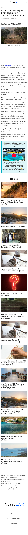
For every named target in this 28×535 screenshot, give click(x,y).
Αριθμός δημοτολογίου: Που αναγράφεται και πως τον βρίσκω (12, 270)
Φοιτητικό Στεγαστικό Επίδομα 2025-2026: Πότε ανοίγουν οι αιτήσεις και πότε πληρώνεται (13, 363)
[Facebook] (11, 513)
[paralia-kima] (14, 425)
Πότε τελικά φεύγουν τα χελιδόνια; (13, 226)
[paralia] (14, 450)
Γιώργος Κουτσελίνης (5, 18)
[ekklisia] (14, 236)
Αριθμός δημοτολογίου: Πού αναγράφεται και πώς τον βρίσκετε (13, 341)
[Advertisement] (11, 55)
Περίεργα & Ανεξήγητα (8, 521)
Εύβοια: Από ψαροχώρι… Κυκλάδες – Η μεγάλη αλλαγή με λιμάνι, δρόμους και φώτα (13, 411)
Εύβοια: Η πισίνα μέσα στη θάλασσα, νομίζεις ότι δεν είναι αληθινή (11, 461)
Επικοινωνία (21, 521)
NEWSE (2, 7)
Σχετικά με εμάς (14, 523)
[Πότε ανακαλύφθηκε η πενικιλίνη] (14, 352)
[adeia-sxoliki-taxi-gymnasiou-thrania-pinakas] (14, 375)
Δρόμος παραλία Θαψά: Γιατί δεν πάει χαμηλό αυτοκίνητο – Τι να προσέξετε (12, 202)
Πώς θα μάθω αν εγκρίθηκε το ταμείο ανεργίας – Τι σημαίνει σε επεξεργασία (12, 316)
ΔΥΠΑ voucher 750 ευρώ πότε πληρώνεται (11, 294)
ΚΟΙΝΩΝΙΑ (19, 518)
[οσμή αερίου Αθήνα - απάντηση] (14, 282)
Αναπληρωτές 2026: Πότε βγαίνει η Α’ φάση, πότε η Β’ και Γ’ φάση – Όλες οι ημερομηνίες (13, 386)
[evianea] (14, 305)
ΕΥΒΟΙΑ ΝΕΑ (13, 518)
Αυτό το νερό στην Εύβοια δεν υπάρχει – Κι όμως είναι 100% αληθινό (11, 438)
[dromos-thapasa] (14, 190)
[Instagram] (14, 513)
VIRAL (16, 521)
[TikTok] (16, 513)
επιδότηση (8, 65)
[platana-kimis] (14, 215)
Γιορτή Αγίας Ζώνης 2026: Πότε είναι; (11, 483)
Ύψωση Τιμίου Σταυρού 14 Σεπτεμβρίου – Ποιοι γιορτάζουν (12, 246)
